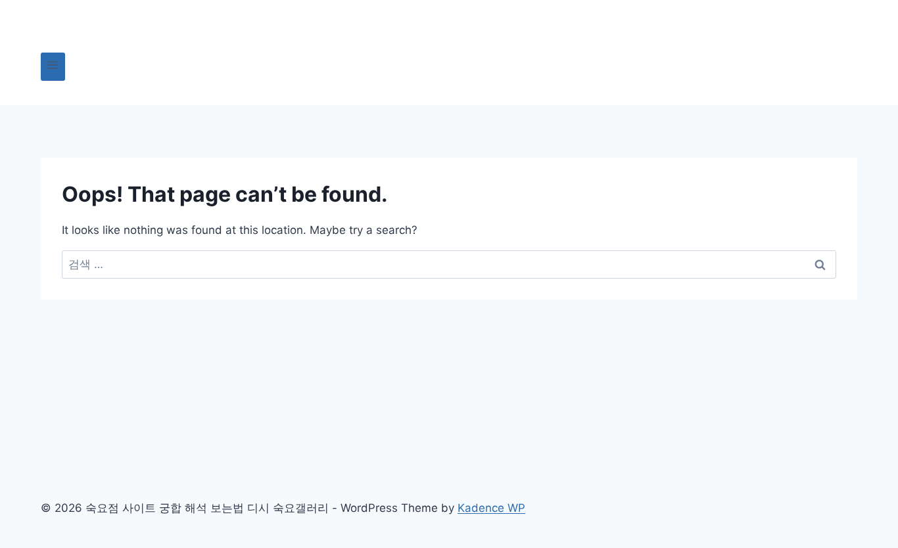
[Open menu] (53, 67)
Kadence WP (491, 507)
